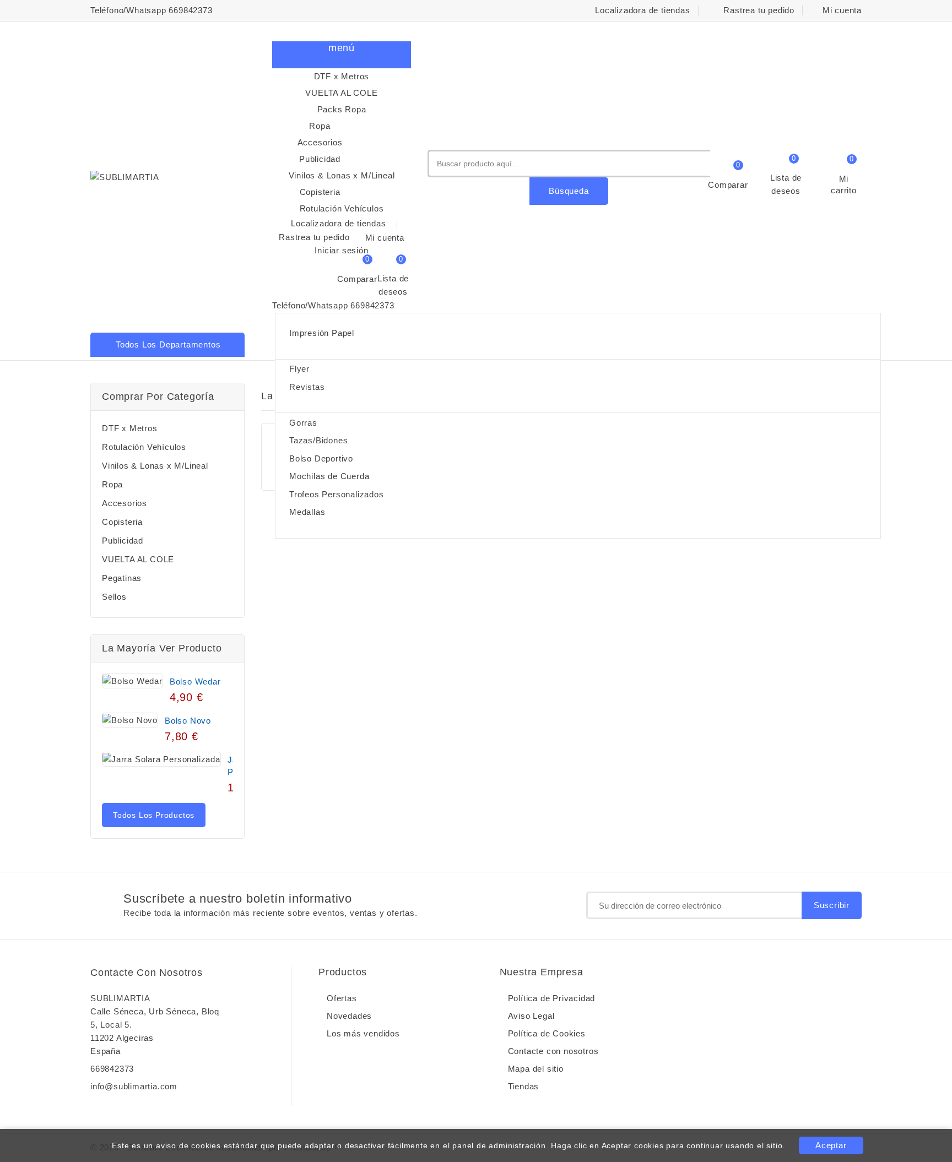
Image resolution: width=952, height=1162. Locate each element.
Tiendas (523, 1086)
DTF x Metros (342, 76)
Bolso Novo (188, 720)
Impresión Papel (321, 333)
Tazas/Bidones (318, 440)
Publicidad (348, 160)
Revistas (306, 387)
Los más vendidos (363, 1033)
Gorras (303, 422)
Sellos (114, 596)
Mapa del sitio (536, 1068)
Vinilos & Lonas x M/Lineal (342, 175)
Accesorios (347, 143)
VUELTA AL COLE (341, 92)
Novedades (349, 1015)
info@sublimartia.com (133, 1086)
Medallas (307, 512)
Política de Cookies (547, 1033)
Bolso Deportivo (321, 458)
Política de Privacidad (552, 998)
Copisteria (348, 193)
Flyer (299, 368)
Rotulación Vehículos (342, 208)
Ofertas (342, 998)
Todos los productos (153, 815)
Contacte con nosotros (146, 972)
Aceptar (831, 1145)
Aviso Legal (531, 1015)
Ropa (353, 127)
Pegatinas (122, 578)
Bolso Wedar (195, 681)
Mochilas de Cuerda (329, 476)
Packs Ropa (341, 109)
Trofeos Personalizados (336, 494)
